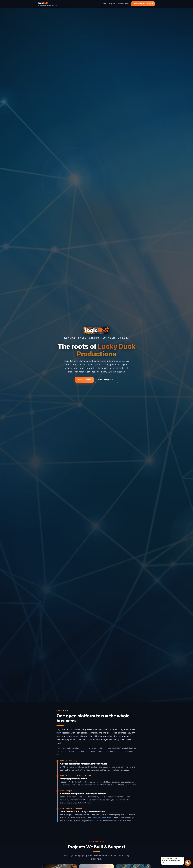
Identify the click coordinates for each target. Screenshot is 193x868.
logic (49, 4)
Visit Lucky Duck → (106, 380)
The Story (102, 4)
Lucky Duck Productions (101, 818)
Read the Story (84, 380)
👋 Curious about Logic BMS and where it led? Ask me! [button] (173, 860)
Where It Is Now (123, 4)
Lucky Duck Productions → (143, 4)
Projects (112, 4)
